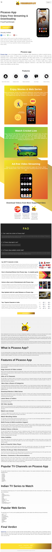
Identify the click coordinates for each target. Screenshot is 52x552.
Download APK (7, 27)
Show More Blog (26, 313)
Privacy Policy (26, 545)
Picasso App (3, 531)
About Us (20, 545)
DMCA (31, 545)
